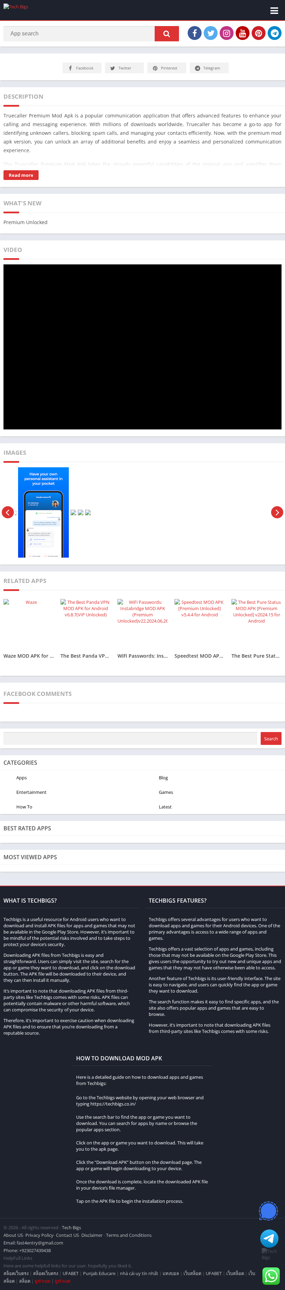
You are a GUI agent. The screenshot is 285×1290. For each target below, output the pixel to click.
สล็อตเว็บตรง (15, 1273)
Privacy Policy (39, 1235)
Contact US (67, 1235)
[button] (167, 33)
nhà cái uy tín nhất (139, 1273)
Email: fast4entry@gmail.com (33, 1243)
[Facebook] (195, 33)
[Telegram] (275, 33)
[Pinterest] (259, 33)
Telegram (211, 68)
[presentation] (8, 512)
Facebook (84, 68)
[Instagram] (227, 33)
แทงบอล (171, 1273)
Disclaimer (92, 1235)
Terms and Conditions (129, 1235)
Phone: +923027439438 (27, 1250)
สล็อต (24, 1281)
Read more (21, 175)
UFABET (71, 1273)
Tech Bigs (71, 1227)
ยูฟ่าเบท (42, 1281)
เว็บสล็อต (192, 1273)
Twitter (125, 68)
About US (13, 1235)
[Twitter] (211, 33)
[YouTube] (243, 33)
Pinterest (169, 68)
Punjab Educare (99, 1273)
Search (271, 739)
